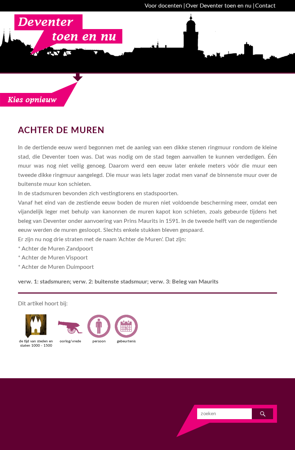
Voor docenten (163, 6)
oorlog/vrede (70, 341)
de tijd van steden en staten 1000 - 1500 (36, 343)
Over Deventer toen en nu (218, 6)
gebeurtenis (126, 341)
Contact (265, 6)
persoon (99, 341)
